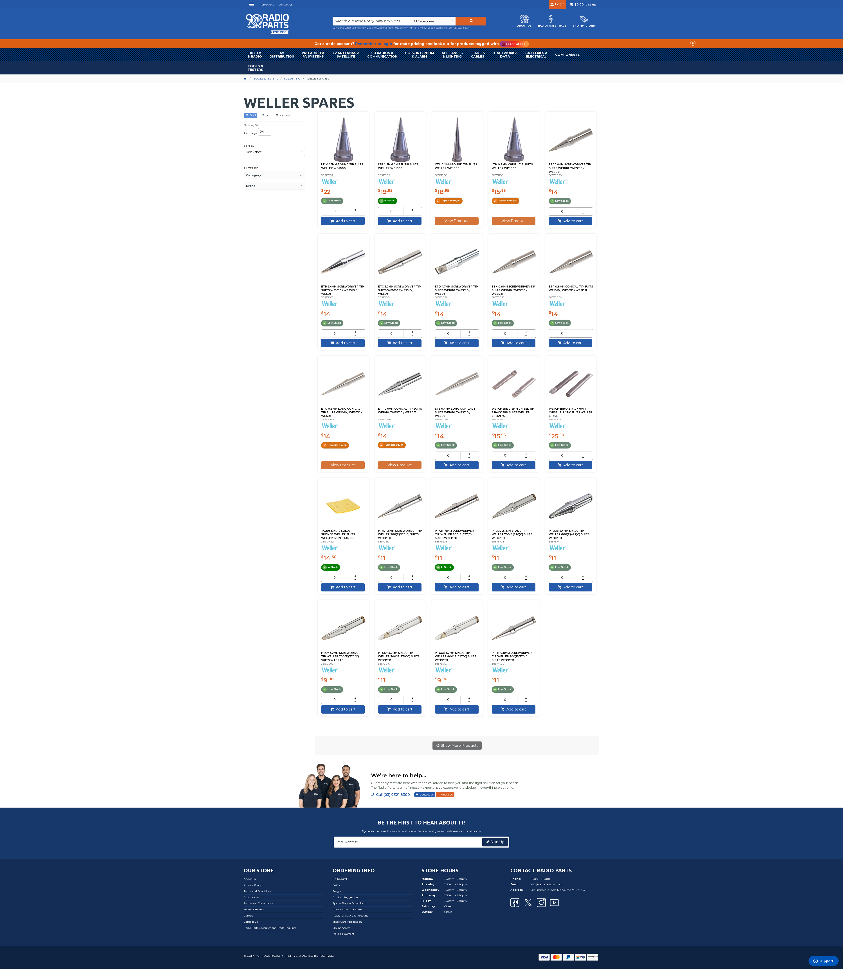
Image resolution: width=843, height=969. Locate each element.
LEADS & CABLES (477, 54)
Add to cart (345, 221)
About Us (447, 794)
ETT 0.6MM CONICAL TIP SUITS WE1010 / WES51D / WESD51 (400, 410)
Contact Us (427, 794)
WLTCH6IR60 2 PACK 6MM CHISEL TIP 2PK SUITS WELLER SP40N (570, 412)
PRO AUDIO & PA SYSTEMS (313, 54)
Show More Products (459, 745)
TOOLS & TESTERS (255, 68)
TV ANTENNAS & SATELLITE (346, 54)
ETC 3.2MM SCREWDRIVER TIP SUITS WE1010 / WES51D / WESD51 (399, 290)
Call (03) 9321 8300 (393, 795)
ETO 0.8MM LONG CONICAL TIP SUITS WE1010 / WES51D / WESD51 (341, 412)
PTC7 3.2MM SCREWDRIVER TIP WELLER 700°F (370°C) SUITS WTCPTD (340, 656)
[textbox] (371, 21)
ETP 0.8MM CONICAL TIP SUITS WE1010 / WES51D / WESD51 (571, 288)
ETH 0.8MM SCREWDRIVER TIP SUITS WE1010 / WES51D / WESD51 (513, 290)
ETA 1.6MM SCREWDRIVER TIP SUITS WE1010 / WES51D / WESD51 (570, 168)
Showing (251, 125)
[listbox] (432, 21)
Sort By (249, 145)
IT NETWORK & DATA (505, 54)
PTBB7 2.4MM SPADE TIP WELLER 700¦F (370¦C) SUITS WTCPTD (512, 534)
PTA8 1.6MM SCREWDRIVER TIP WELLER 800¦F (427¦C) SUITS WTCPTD (454, 534)
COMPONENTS (567, 55)
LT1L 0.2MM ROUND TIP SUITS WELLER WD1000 (456, 166)
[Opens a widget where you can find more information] (823, 961)
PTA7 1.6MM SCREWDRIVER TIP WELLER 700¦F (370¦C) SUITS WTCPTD (400, 534)
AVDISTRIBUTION (282, 54)
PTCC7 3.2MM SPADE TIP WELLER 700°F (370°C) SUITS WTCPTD (399, 656)
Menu (252, 6)
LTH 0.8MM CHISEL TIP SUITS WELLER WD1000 (512, 166)
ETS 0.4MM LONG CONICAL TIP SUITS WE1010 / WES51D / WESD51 (456, 412)
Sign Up (497, 842)
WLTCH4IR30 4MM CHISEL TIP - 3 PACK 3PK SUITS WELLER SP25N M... (514, 412)
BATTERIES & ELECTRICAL (536, 54)
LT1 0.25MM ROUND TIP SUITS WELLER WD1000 (342, 166)
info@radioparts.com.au (546, 884)
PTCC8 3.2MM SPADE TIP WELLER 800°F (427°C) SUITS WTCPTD (455, 656)
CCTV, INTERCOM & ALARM (419, 54)
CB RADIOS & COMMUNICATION (382, 54)
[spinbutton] (334, 211)
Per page (250, 133)
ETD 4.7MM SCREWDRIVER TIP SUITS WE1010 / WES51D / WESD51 (456, 290)
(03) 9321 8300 (460, 27)
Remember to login (373, 44)
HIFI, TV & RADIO (255, 54)
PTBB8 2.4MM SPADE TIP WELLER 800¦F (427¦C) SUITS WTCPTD (569, 534)
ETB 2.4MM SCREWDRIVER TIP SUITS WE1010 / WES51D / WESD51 (342, 290)
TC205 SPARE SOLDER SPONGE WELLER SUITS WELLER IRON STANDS (338, 534)
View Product (457, 221)
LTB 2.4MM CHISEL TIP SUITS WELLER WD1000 (398, 166)
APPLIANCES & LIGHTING (452, 54)
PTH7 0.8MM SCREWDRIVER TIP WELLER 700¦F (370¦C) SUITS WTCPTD (512, 656)
